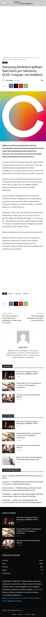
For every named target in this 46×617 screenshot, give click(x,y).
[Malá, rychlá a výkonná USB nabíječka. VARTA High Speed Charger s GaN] (8, 460)
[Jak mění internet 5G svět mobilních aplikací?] (8, 398)
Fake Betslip (6, 494)
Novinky (9, 57)
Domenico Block (7, 488)
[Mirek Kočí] (3, 80)
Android (10, 293)
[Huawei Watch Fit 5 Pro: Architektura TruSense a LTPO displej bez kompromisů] (8, 386)
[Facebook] (11, 86)
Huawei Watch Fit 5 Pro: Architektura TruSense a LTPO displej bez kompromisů (28, 385)
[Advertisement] (23, 30)
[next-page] (7, 406)
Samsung (18, 293)
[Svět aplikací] (23, 2)
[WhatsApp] (26, 86)
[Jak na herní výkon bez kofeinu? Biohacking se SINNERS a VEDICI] (8, 375)
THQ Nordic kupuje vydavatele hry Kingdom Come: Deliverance (35, 318)
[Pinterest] (21, 86)
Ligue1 (4, 476)
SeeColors (26, 293)
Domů (4, 57)
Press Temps (6, 500)
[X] (16, 86)
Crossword (5, 482)
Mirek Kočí (10, 80)
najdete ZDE (37, 589)
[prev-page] (3, 406)
